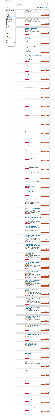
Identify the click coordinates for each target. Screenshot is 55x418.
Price (46, 7)
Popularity (42, 7)
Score (45, 7)
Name (48, 7)
